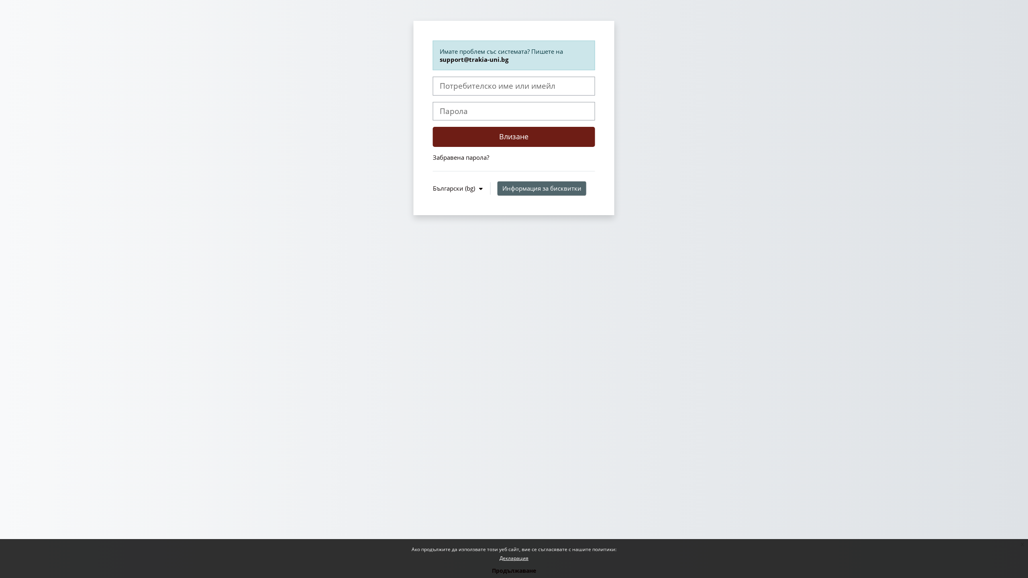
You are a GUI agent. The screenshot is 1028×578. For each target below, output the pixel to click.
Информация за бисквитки (541, 188)
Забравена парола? (461, 157)
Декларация (514, 558)
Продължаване (514, 570)
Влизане (513, 136)
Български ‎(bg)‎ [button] (455, 188)
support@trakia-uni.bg (474, 59)
